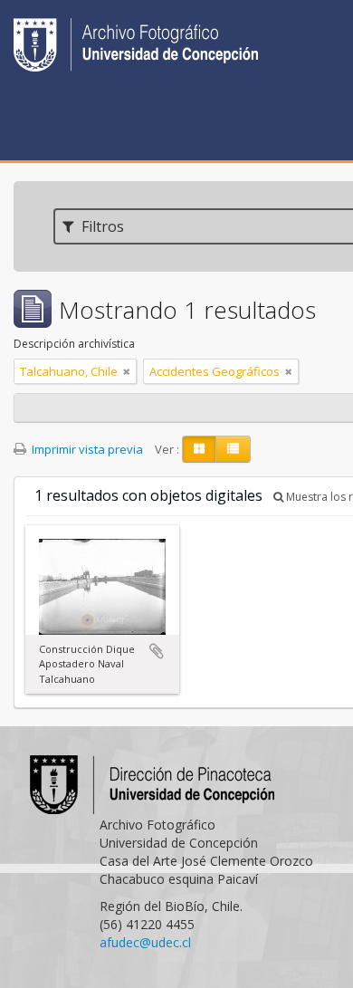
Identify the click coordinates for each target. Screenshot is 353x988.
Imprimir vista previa (86, 449)
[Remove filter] (126, 371)
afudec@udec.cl (145, 942)
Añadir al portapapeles (157, 651)
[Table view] (233, 449)
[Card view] (199, 449)
